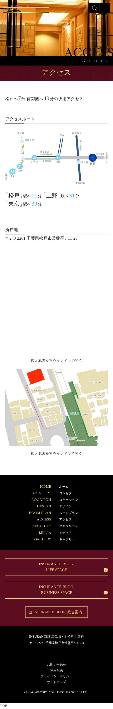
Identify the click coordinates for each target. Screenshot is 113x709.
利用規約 (56, 670)
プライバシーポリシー (56, 676)
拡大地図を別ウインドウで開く (57, 361)
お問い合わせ (56, 665)
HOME (84, 61)
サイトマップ (56, 682)
